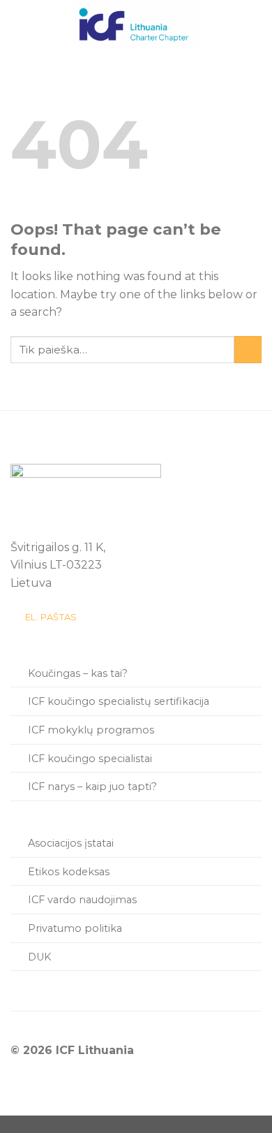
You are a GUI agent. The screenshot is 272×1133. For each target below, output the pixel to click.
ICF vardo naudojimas (82, 899)
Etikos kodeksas (68, 871)
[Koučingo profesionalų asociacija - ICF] (136, 24)
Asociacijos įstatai (71, 843)
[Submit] (248, 349)
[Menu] (21, 24)
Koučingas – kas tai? (78, 673)
